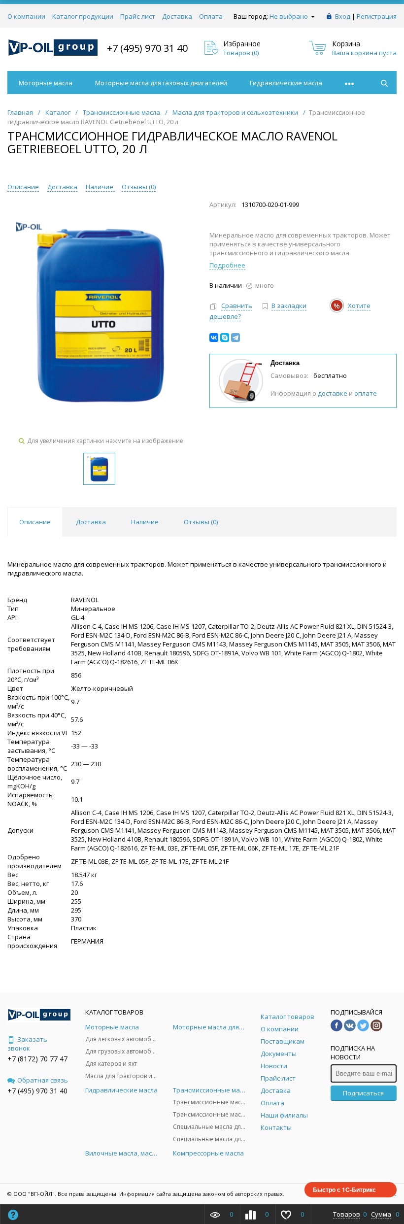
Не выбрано (289, 16)
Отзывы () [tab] (201, 521)
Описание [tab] (35, 521)
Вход (342, 16)
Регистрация (377, 16)
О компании (26, 16)
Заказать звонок (27, 1044)
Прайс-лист (137, 16)
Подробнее (227, 265)
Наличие (100, 186)
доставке (332, 393)
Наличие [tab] (145, 521)
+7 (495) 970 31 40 (147, 48)
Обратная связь (42, 1080)
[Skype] (224, 337)
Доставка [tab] (91, 521)
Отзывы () (139, 186)
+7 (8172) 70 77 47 (37, 1058)
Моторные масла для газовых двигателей (161, 82)
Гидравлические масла (286, 82)
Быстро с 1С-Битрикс (344, 1189)
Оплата (211, 16)
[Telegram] (235, 337)
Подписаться (363, 1092)
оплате (365, 393)
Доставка (177, 16)
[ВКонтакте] (213, 337)
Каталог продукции (82, 16)
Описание (23, 186)
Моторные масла (45, 82)
